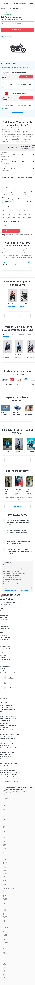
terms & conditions (14, 33)
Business (2, 624)
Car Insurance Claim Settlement (8, 716)
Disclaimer (2, 662)
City (5, 205)
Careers (2, 670)
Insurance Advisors (20, 3)
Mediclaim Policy (4, 727)
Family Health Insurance (6, 736)
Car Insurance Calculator (6, 707)
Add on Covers (21, 573)
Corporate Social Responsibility (8, 673)
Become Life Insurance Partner (7, 770)
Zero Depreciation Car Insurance (8, 709)
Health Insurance (4, 615)
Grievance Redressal (5, 637)
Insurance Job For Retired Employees (9, 781)
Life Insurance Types (5, 745)
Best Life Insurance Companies (7, 752)
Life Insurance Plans (5, 754)
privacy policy (23, 33)
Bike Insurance (6, 564)
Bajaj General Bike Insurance (10, 588)
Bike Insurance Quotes (17, 564)
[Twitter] (12, 599)
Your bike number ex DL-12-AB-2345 (11, 24)
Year (5, 225)
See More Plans (16, 114)
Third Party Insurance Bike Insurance (12, 579)
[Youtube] (4, 599)
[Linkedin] (9, 599)
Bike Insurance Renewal (9, 567)
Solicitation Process (5, 666)
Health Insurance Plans (5, 723)
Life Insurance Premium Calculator (8, 759)
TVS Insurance (20, 460)
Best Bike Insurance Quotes (16, 414)
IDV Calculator (3, 712)
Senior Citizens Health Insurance (8, 738)
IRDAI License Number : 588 (14, 790)
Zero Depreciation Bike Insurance (11, 577)
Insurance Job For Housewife (7, 777)
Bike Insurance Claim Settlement (11, 571)
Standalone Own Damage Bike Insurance (13, 584)
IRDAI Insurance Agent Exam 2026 (8, 774)
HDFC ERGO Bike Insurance (9, 590)
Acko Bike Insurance (8, 586)
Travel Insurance (4, 626)
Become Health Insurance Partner (8, 768)
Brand (7, 187)
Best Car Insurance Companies (8, 718)
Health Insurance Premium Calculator (9, 734)
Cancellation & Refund (5, 646)
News (4, 6)
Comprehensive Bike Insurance (11, 575)
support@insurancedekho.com (12, 602)
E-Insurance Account (5, 648)
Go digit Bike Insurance (23, 590)
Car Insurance (3, 611)
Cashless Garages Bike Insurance (11, 581)
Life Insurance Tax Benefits (6, 756)
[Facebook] (1, 599)
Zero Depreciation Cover (11, 265)
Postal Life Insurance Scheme (7, 743)
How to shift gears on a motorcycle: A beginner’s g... (8, 490)
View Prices (26, 77)
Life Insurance (3, 617)
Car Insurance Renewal (6, 705)
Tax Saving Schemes (5, 628)
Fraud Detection (4, 639)
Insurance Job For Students (7, 779)
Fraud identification (5, 659)
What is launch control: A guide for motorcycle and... (29, 490)
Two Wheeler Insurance (20, 316)
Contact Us (3, 655)
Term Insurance (4, 619)
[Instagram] (6, 599)
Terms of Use (3, 644)
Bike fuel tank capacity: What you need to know (19, 490)
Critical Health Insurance (6, 732)
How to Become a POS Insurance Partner (10, 772)
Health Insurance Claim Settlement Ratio (10, 730)
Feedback (2, 657)
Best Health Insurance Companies (8, 725)
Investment (3, 621)
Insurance (6, 3)
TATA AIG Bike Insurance (25, 588)
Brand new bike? (5, 36)
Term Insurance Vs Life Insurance (8, 750)
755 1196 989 (6, 604)
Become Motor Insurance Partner (8, 766)
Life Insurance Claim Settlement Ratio (9, 748)
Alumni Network (4, 668)
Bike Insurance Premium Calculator (12, 569)
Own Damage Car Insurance (7, 714)
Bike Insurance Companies (10, 573)
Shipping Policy (4, 642)
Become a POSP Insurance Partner (8, 763)
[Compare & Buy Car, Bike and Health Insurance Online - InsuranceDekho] (10, 595)
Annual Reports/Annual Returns (8, 664)
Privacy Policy (3, 635)
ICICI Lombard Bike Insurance (21, 586)
